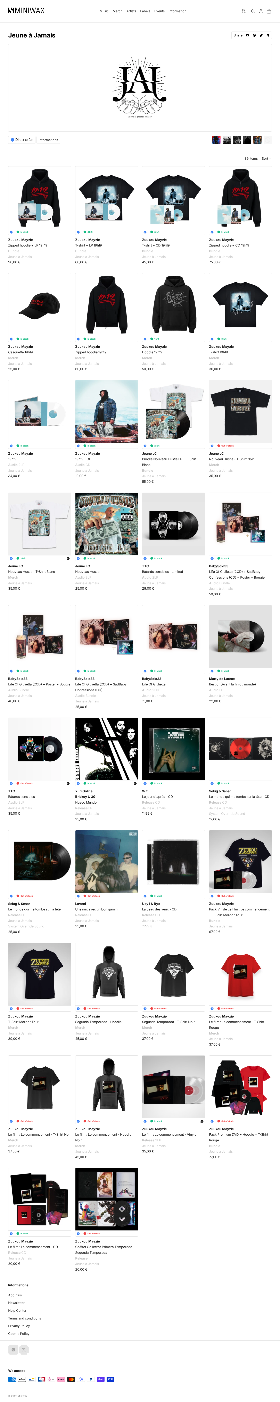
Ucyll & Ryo (151, 904)
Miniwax (22, 1395)
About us (15, 1295)
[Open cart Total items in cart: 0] (269, 11)
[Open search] (253, 11)
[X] (24, 1349)
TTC (145, 566)
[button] (267, 158)
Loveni (80, 904)
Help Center (17, 1310)
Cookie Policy (19, 1334)
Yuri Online (83, 791)
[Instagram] (13, 1349)
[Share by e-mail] (268, 35)
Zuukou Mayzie (20, 240)
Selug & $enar (220, 791)
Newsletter (16, 1303)
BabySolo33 (218, 566)
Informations (48, 140)
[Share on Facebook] (247, 35)
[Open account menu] (261, 11)
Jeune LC (149, 453)
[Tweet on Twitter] (261, 35)
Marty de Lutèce (222, 678)
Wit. (145, 791)
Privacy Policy (19, 1326)
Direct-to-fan (24, 139)
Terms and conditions (24, 1318)
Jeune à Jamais (20, 257)
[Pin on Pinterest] (254, 35)
